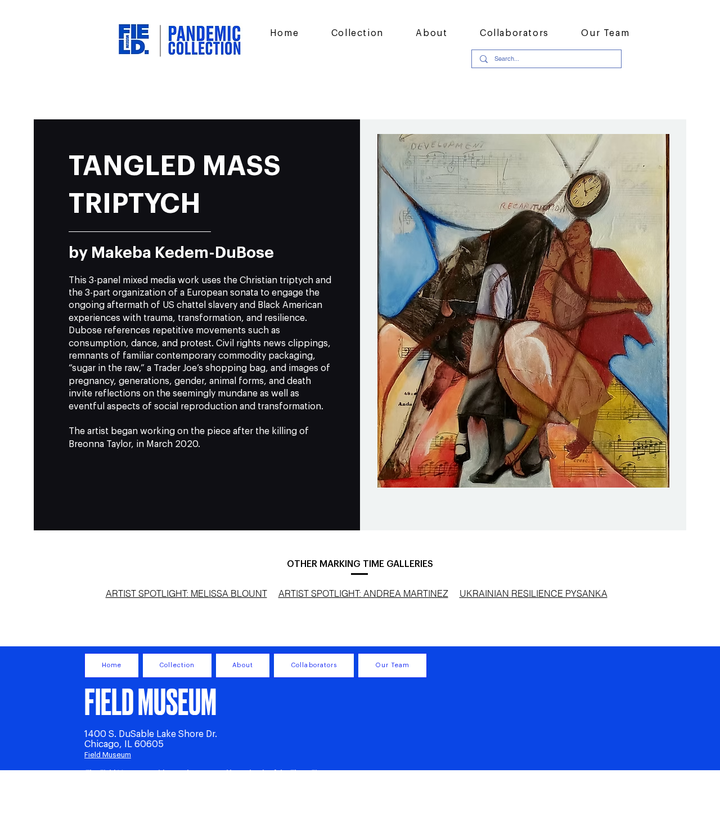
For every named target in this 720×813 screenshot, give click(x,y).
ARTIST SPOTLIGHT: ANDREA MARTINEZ (363, 593)
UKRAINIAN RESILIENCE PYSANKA (534, 593)
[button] (357, 34)
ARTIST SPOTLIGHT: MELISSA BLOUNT (186, 593)
